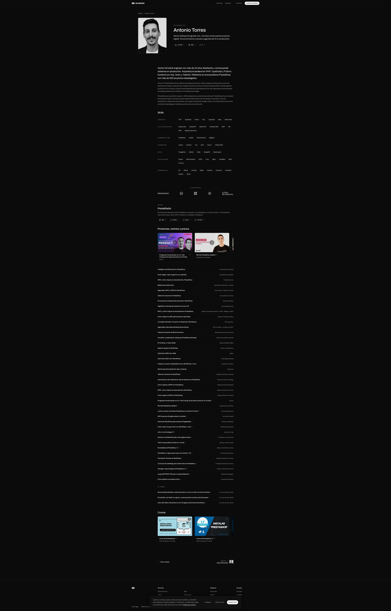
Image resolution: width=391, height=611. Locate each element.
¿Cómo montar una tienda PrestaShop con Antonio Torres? (178, 411)
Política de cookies (189, 605)
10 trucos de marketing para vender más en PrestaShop (176, 463)
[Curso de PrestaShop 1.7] (212, 526)
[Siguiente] (230, 248)
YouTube (199, 220)
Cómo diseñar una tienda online (169, 479)
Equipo (140, 13)
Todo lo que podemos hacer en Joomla (171, 442)
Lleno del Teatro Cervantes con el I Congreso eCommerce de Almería (181, 503)
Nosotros (228, 3)
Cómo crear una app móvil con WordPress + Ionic (174, 427)
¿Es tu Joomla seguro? (166, 432)
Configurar (208, 602)
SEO (185, 591)
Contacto (239, 3)
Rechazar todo (219, 602)
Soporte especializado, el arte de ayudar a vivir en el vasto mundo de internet (184, 492)
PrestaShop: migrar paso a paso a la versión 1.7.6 (174, 453)
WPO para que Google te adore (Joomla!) (172, 416)
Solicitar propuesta (252, 3)
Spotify (175, 220)
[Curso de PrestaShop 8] (175, 526)
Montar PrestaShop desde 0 (167, 406)
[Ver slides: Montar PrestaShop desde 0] (212, 242)
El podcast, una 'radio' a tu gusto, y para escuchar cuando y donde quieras (183, 497)
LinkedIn (179, 45)
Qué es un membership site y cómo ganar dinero (174, 437)
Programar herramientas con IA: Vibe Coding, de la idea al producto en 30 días (184, 400)
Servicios (219, 3)
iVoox (187, 220)
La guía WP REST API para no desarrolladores (173, 474)
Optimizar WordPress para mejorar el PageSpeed (174, 421)
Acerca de (213, 591)
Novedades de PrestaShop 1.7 (168, 448)
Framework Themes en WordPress (169, 458)
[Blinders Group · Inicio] (138, 3)
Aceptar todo (233, 602)
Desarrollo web (162, 591)
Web (192, 45)
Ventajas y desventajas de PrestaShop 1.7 (172, 469)
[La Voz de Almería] (227, 193)
